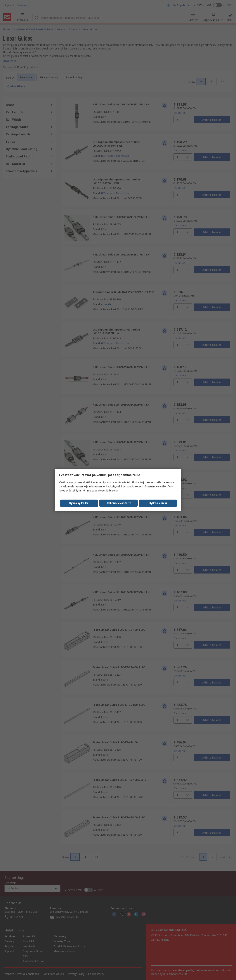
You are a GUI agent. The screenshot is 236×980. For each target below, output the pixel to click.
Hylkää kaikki (158, 503)
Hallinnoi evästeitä (118, 503)
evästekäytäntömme (78, 490)
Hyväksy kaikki (79, 503)
